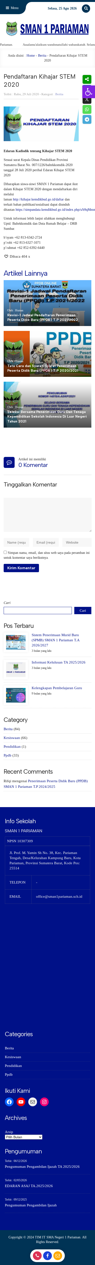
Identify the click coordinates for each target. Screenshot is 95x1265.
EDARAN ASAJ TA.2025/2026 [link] (29, 1186)
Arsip (9, 1132)
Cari (7, 603)
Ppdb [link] (7, 755)
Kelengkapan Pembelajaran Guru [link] (57, 688)
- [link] (36, 1257)
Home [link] (31, 55)
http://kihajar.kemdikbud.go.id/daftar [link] (38, 199)
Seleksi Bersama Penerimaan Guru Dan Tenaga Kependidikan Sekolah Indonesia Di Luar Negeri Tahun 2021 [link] (47, 416)
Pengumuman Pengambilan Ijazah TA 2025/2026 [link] (42, 1167)
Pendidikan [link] (12, 746)
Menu (14, 8)
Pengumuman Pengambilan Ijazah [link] (31, 1205)
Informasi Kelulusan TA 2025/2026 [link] (59, 662)
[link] (88, 91)
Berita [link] (42, 55)
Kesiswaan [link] (12, 738)
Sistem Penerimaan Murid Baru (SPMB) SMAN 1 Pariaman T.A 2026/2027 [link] (55, 640)
